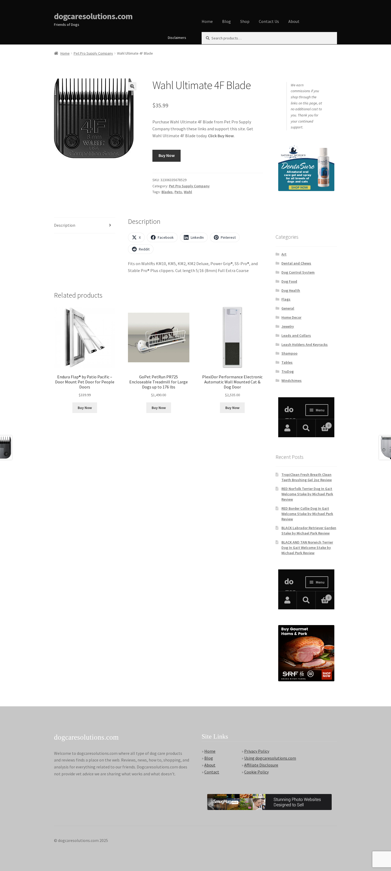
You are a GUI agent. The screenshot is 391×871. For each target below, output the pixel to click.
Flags (285, 299)
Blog (226, 21)
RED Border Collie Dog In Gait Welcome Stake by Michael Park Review (307, 513)
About (294, 21)
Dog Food (289, 281)
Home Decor (291, 317)
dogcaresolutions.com (93, 16)
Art (283, 254)
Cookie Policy (256, 772)
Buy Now (167, 155)
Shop (244, 21)
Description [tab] (64, 225)
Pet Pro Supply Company (93, 53)
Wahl (188, 191)
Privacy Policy (256, 751)
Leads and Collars (296, 335)
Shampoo (289, 353)
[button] (132, 86)
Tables (287, 362)
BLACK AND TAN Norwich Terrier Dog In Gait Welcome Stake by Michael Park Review (307, 547)
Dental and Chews (296, 263)
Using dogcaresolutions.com (270, 758)
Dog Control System (298, 272)
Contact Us (269, 21)
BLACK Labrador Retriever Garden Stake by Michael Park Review (308, 530)
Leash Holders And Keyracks (304, 344)
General (287, 308)
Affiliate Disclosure (261, 765)
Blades (167, 191)
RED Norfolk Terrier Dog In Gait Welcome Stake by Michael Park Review (307, 494)
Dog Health (290, 290)
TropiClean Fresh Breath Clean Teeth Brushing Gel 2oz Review (306, 477)
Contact (211, 772)
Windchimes (291, 380)
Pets (178, 191)
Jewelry (287, 326)
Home (207, 21)
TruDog (287, 371)
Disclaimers (177, 37)
